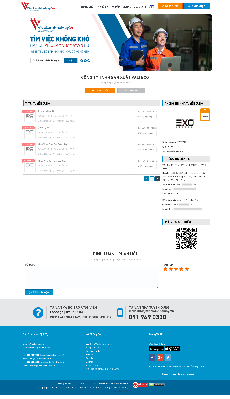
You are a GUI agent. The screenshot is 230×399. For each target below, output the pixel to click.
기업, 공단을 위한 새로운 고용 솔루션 (103, 369)
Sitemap (89, 362)
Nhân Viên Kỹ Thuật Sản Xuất (52, 161)
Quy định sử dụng (94, 351)
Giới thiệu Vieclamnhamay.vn (99, 344)
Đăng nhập (198, 6)
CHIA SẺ (133, 90)
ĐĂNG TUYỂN (172, 6)
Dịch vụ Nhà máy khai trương (36, 347)
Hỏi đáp (89, 355)
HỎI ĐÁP (115, 6)
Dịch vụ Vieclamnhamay (34, 344)
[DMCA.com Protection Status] (157, 385)
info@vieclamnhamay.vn (40, 358)
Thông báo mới (93, 347)
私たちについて (93, 365)
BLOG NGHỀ (140, 6)
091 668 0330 (76, 312)
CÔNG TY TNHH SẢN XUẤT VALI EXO (56, 116)
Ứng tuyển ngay (147, 116)
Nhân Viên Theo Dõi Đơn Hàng (53, 144)
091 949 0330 (147, 316)
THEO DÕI (102, 90)
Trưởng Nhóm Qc (46, 111)
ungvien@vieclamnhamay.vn (42, 366)
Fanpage (56, 312)
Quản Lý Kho (44, 128)
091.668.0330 (33, 362)
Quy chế (89, 358)
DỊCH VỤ (127, 6)
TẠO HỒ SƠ (102, 6)
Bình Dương (45, 121)
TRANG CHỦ (87, 6)
